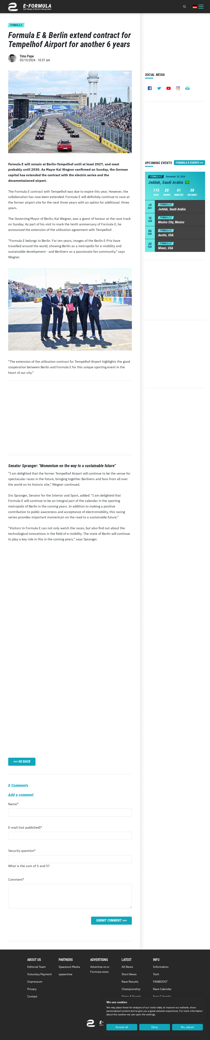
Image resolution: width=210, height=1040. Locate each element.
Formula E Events (187, 162)
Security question (21, 851)
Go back (24, 761)
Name (16, 805)
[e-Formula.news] (29, 7)
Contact (32, 996)
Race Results (130, 981)
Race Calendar (162, 989)
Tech (156, 974)
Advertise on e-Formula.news (100, 969)
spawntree (65, 974)
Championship (131, 989)
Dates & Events (131, 996)
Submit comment (109, 920)
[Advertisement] (70, 418)
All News (127, 967)
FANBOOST (160, 981)
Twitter (159, 88)
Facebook (149, 88)
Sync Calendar (162, 996)
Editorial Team (36, 967)
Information (161, 967)
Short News (129, 974)
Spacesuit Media (69, 967)
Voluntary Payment (39, 974)
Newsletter (187, 88)
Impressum (34, 981)
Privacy (32, 989)
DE (195, 6)
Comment (16, 880)
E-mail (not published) (25, 828)
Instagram (178, 88)
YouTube (168, 88)
